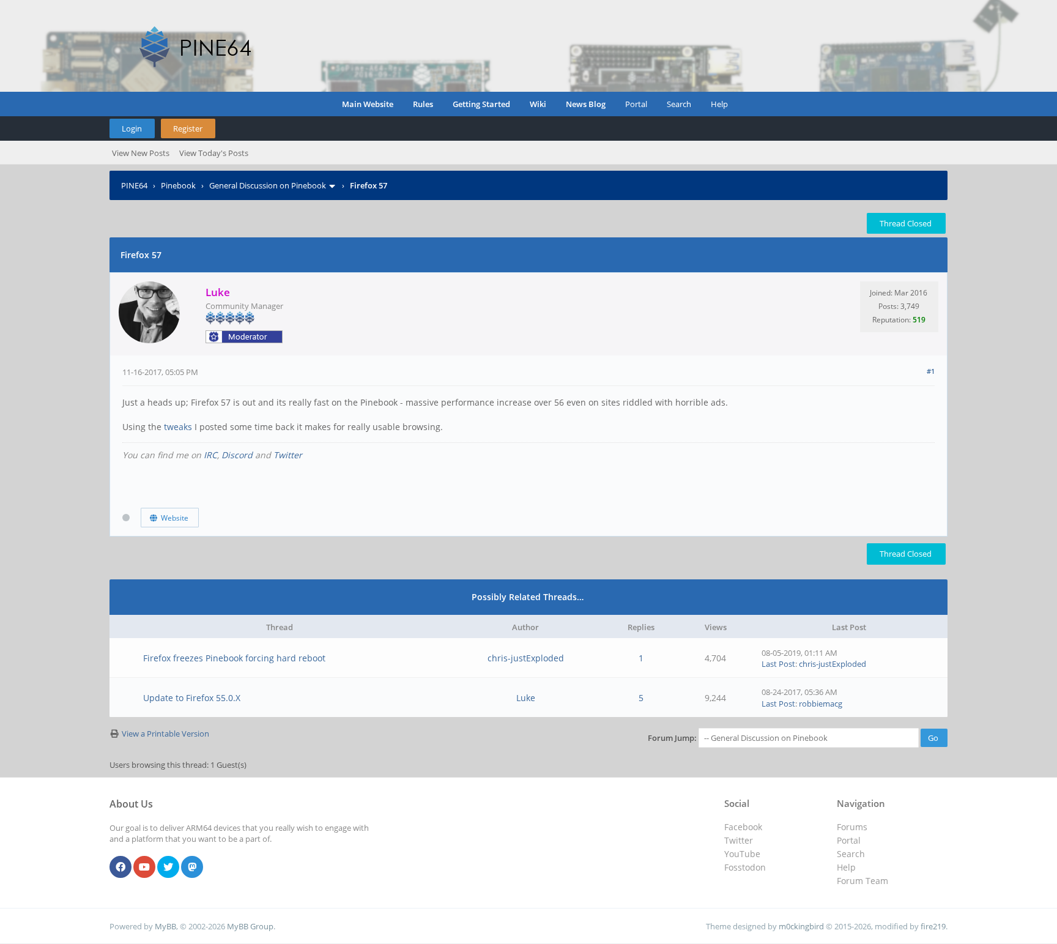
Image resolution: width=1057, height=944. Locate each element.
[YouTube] (144, 867)
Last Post (778, 663)
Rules (423, 104)
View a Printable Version (165, 733)
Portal (636, 104)
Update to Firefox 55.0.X (191, 698)
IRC (210, 455)
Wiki (538, 104)
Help (719, 104)
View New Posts (140, 152)
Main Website (367, 104)
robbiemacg (820, 703)
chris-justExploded (526, 658)
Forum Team (862, 880)
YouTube (742, 854)
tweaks (179, 427)
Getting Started (481, 104)
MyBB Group (250, 926)
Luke (525, 698)
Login (132, 128)
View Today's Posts (213, 152)
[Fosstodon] (192, 867)
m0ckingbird (801, 926)
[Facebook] (120, 867)
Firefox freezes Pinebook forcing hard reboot (234, 658)
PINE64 (134, 185)
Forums (852, 827)
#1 (931, 371)
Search (679, 104)
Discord (237, 455)
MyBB (165, 926)
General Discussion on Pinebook (267, 185)
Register (187, 128)
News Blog (586, 104)
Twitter (287, 455)
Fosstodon (745, 867)
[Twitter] (168, 867)
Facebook (743, 827)
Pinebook (178, 185)
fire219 (933, 926)
